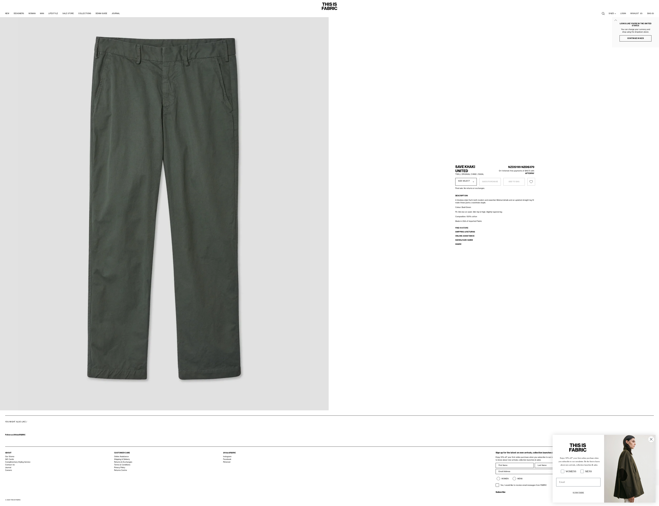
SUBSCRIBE (578, 493)
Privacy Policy (119, 467)
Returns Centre (120, 470)
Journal (8, 467)
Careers (8, 470)
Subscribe (500, 492)
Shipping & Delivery (122, 459)
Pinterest (226, 462)
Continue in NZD (635, 38)
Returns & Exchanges (123, 462)
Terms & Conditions (122, 465)
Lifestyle (53, 13)
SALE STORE (68, 13)
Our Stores (9, 456)
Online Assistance (121, 456)
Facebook (227, 459)
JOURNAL (116, 13)
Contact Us (10, 465)
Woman (32, 13)
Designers (19, 13)
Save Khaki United (465, 169)
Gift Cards (9, 459)
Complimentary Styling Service (17, 462)
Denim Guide (101, 13)
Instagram (227, 456)
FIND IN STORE (461, 228)
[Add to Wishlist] (531, 182)
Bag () (650, 13)
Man (42, 13)
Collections (84, 13)
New (7, 13)
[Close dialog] (651, 439)
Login (623, 13)
